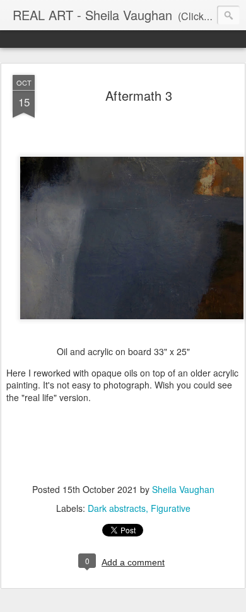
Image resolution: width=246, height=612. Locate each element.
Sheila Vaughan (183, 489)
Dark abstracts (117, 508)
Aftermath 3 (138, 95)
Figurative (170, 508)
